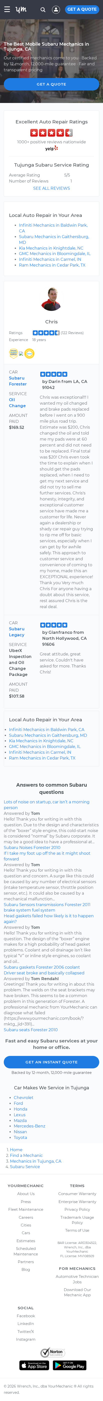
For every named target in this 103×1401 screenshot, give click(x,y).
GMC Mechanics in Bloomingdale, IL (54, 253)
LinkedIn (26, 1323)
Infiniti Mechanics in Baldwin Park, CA (46, 729)
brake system (17, 910)
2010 (55, 847)
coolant (72, 967)
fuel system (43, 910)
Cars (26, 1232)
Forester (42, 847)
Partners (26, 1261)
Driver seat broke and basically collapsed (44, 973)
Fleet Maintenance (25, 1209)
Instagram (26, 1339)
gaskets (27, 967)
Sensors (27, 904)
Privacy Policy (77, 1209)
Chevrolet (24, 1097)
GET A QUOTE (82, 9)
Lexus (20, 1115)
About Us (25, 1193)
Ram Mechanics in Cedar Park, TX (52, 265)
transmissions (50, 904)
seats (24, 1029)
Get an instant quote (52, 1062)
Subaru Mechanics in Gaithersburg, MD (48, 735)
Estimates (25, 1240)
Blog (26, 1269)
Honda (20, 1109)
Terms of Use (77, 1230)
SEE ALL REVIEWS (51, 188)
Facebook (26, 1315)
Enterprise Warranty (77, 1201)
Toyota (20, 1137)
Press (26, 1201)
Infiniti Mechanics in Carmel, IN (50, 259)
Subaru (11, 847)
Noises (25, 847)
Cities (26, 1225)
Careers (26, 1217)
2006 (59, 967)
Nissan (20, 1131)
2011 (86, 904)
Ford (18, 1103)
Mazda (20, 1120)
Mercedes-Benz (29, 1126)
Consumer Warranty (77, 1193)
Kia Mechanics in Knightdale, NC (51, 248)
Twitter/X (26, 1331)
